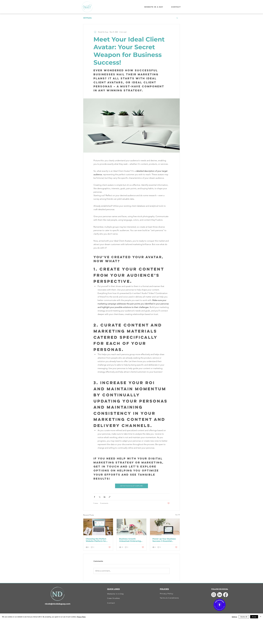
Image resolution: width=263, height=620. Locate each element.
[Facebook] (225, 594)
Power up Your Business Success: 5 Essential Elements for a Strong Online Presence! (164, 540)
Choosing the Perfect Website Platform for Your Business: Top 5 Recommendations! (96, 540)
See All (177, 515)
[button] (177, 18)
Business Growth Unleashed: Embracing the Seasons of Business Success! (130, 540)
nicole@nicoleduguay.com (57, 604)
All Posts (87, 18)
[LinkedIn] (219, 594)
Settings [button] (234, 617)
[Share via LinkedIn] (105, 497)
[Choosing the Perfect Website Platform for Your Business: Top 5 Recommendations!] (98, 527)
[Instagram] (213, 594)
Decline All (243, 617)
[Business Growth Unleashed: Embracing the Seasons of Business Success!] (131, 527)
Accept (254, 617)
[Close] (260, 616)
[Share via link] (110, 497)
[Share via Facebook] (94, 497)
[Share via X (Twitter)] (99, 497)
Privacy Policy (81, 617)
